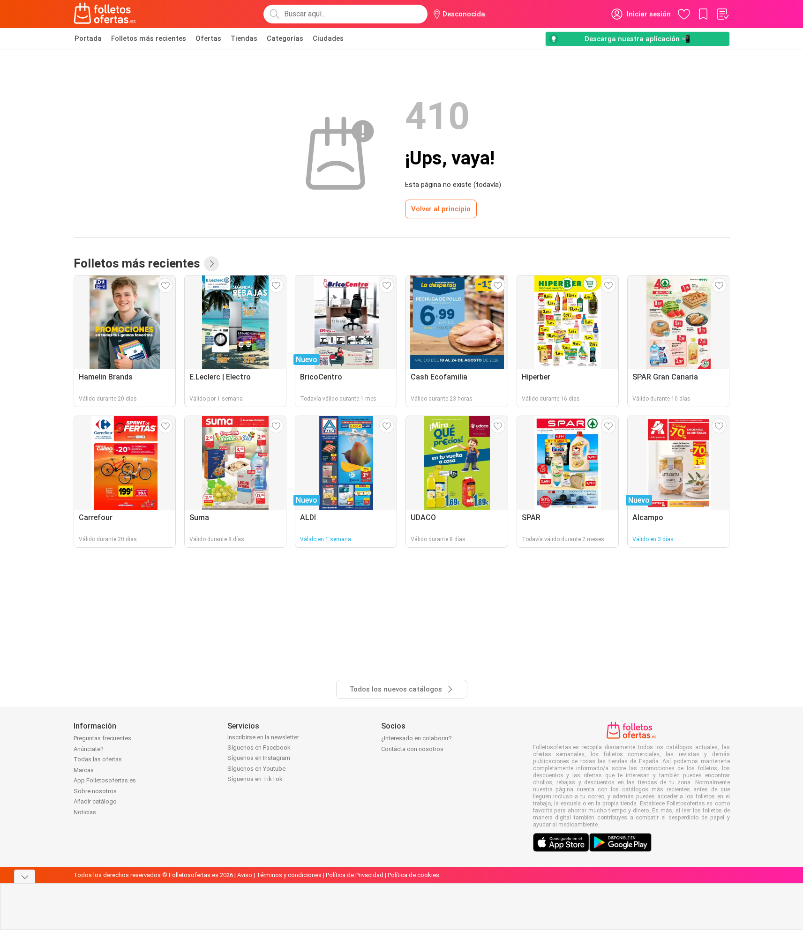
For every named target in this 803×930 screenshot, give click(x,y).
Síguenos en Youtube (256, 768)
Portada (88, 38)
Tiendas (244, 38)
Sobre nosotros (95, 791)
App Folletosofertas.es (105, 780)
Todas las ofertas (98, 759)
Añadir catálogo (95, 801)
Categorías (285, 38)
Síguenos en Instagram (258, 757)
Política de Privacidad (354, 874)
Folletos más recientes (148, 38)
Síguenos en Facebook (259, 747)
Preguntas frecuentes (102, 738)
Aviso (244, 874)
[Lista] (722, 14)
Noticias (85, 812)
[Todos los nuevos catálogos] (211, 263)
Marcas (84, 770)
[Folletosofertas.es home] (105, 14)
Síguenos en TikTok (255, 778)
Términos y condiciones (289, 874)
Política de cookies (413, 874)
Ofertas (208, 38)
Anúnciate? (89, 748)
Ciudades (328, 38)
